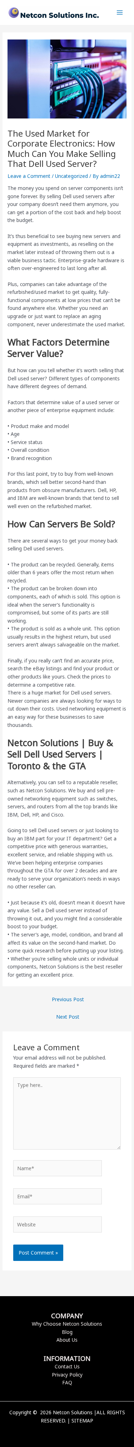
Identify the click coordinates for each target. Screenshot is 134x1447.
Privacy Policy (67, 1374)
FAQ (67, 1382)
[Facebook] (56, 1433)
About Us (67, 1339)
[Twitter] (67, 1433)
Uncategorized (71, 176)
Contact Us (67, 1366)
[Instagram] (78, 1433)
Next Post (67, 1016)
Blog (67, 1332)
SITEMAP (82, 1420)
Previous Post (68, 999)
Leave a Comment (29, 176)
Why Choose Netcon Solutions (67, 1323)
